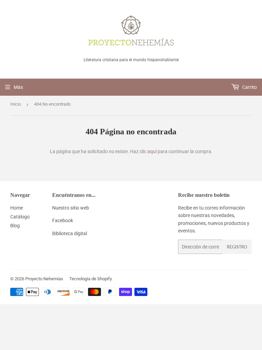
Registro (237, 247)
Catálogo (20, 216)
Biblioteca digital (69, 233)
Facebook (62, 220)
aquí (152, 151)
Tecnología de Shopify (90, 278)
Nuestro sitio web (70, 208)
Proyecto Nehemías (44, 278)
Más (18, 87)
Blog (15, 225)
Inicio (15, 104)
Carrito (249, 87)
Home (16, 208)
